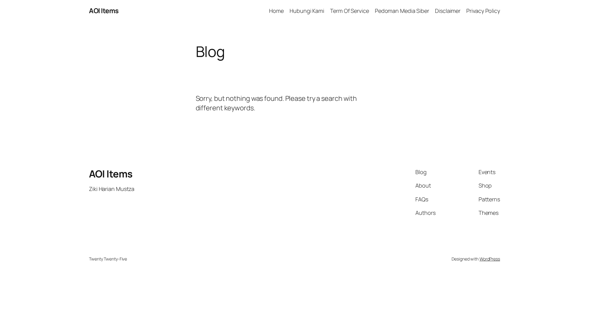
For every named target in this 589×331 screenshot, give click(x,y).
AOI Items (104, 10)
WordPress (489, 259)
